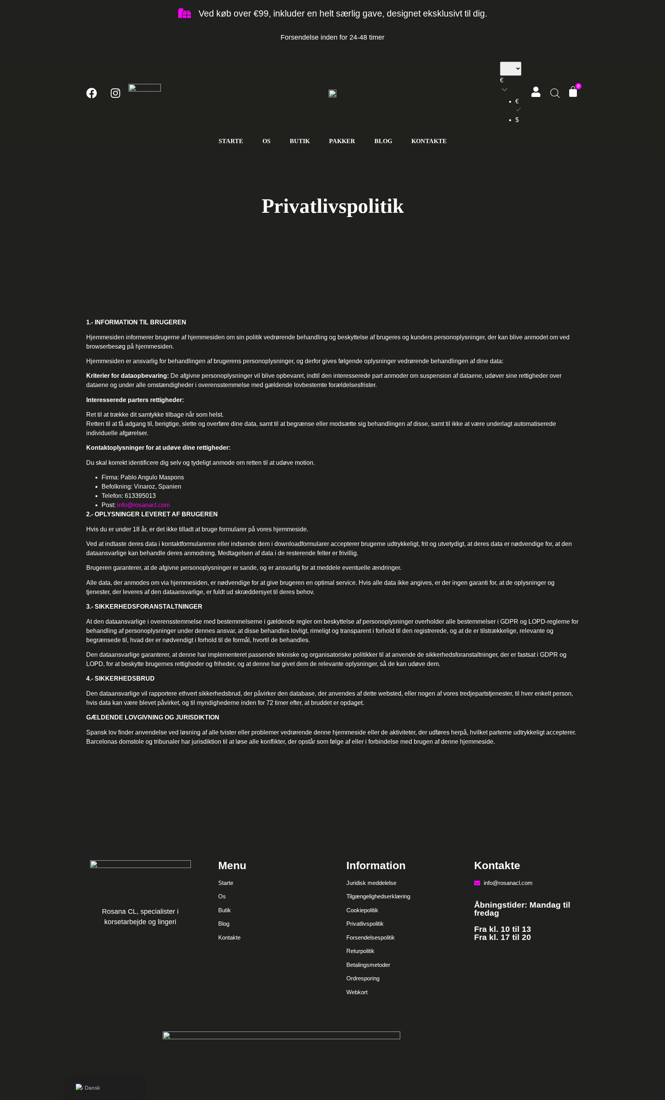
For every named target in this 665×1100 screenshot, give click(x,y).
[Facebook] (91, 93)
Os (266, 141)
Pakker (342, 141)
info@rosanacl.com (144, 505)
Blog (383, 141)
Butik (300, 141)
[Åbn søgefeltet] (554, 93)
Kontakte (429, 141)
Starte (231, 141)
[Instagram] (115, 93)
